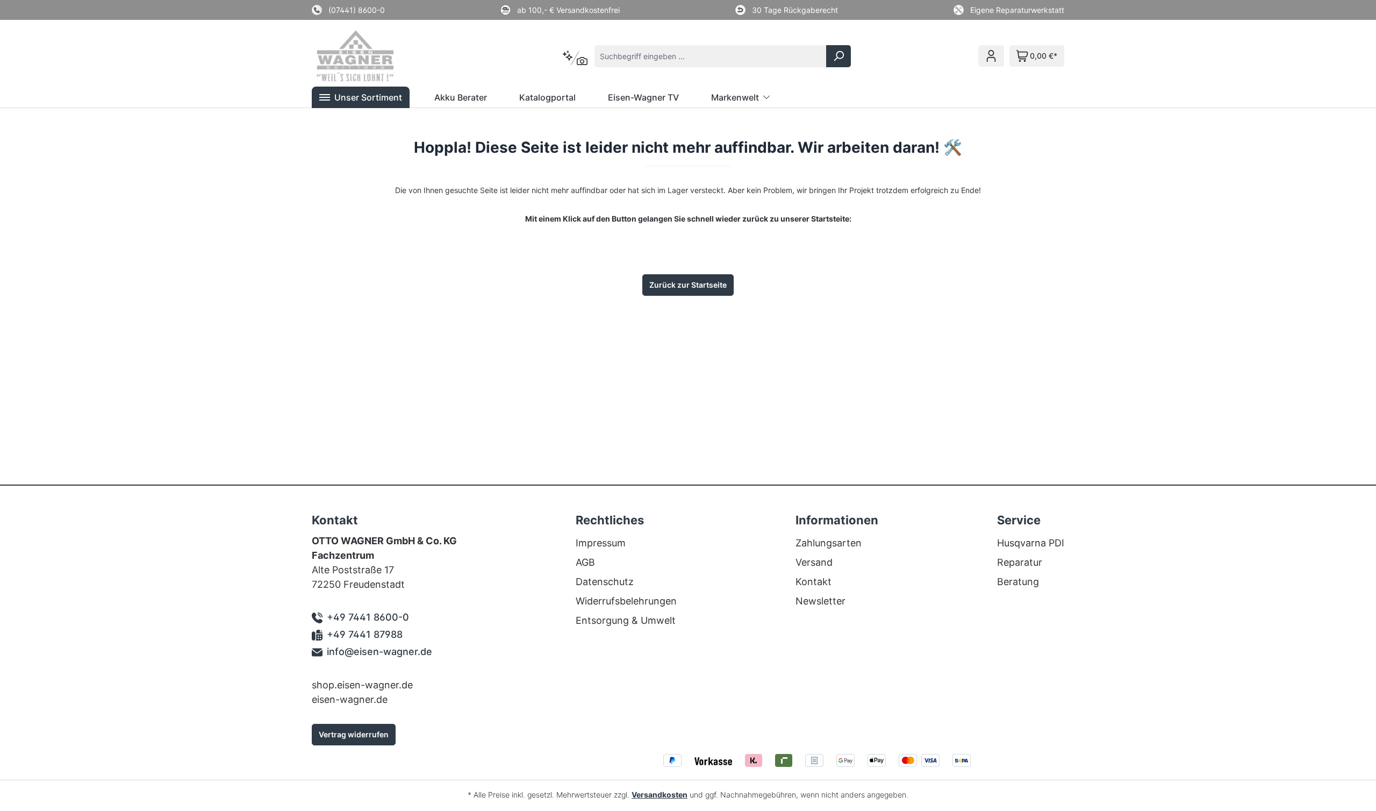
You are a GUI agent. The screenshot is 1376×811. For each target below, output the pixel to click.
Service (1019, 520)
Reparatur (1019, 562)
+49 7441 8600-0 (368, 617)
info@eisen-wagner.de (379, 651)
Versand (814, 562)
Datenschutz (605, 581)
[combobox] (710, 56)
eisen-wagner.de (350, 699)
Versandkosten (659, 794)
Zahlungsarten (829, 543)
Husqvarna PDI (1030, 543)
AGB (585, 562)
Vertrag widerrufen (354, 734)
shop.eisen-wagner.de (362, 685)
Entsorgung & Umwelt (626, 620)
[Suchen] (838, 56)
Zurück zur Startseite (688, 284)
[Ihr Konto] (991, 56)
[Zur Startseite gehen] (370, 56)
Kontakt (814, 581)
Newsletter (820, 601)
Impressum (601, 543)
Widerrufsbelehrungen (626, 601)
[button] (361, 97)
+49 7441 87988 (365, 634)
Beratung (1018, 581)
